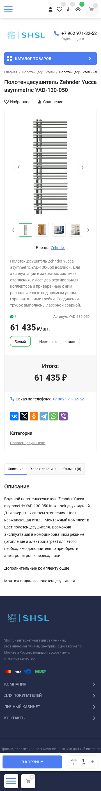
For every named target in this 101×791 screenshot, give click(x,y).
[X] (24, 416)
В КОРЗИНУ (32, 762)
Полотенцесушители (38, 72)
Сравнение (53, 102)
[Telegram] (44, 416)
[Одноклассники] (34, 416)
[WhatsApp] (53, 416)
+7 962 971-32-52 (79, 33)
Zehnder (58, 248)
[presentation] (18, 167)
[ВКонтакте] (14, 416)
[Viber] (63, 416)
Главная (11, 72)
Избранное (20, 102)
